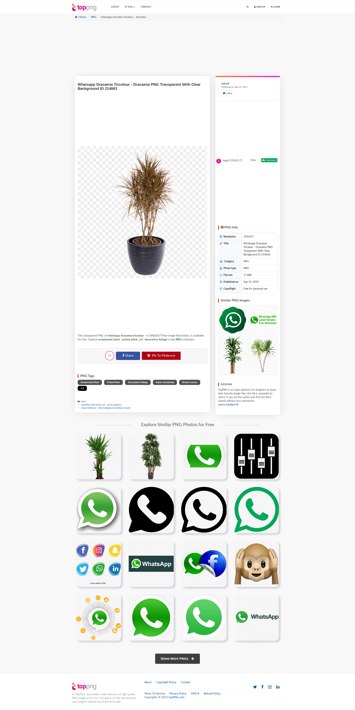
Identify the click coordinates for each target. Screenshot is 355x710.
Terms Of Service (154, 693)
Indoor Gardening (165, 382)
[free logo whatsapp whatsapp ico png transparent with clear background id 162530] (98, 510)
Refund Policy (212, 693)
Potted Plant (113, 382)
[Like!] (109, 355)
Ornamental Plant (90, 382)
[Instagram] (270, 687)
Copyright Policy (166, 682)
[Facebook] (262, 687)
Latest (115, 7)
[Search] (247, 7)
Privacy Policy (178, 693)
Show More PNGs (175, 658)
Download (271, 160)
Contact (146, 7)
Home (82, 17)
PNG (93, 17)
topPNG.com (176, 697)
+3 (82, 388)
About (148, 682)
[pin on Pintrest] (116, 438)
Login (276, 7)
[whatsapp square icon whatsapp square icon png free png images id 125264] (256, 456)
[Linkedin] (278, 687)
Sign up (260, 7)
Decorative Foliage (138, 382)
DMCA (195, 693)
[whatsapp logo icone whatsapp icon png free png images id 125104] (203, 456)
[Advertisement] (177, 50)
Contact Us (232, 404)
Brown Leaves (189, 382)
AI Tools (129, 7)
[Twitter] (255, 687)
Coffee (228, 93)
